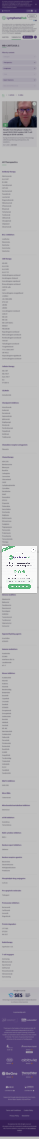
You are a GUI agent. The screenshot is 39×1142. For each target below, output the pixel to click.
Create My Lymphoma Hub (19, 586)
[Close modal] (33, 550)
